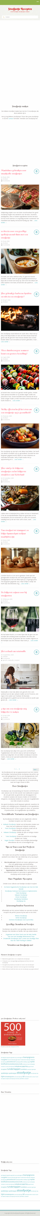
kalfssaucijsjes (26, 1061)
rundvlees (24, 1069)
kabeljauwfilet (19, 1061)
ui (23, 1076)
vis (1, 1078)
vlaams (4, 1078)
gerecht (5, 660)
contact (10, 118)
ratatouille (11, 660)
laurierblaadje (31, 1064)
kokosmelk (18, 1064)
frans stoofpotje (11, 1059)
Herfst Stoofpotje (21, 918)
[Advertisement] (20, 42)
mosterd (3, 1066)
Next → (35, 769)
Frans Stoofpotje (10, 828)
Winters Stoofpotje (21, 916)
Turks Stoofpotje (11, 836)
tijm (2, 1076)
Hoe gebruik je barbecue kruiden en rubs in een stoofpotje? (18, 964)
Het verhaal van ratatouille (13, 651)
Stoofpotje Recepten (20, 9)
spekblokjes (5, 1073)
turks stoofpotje (18, 1076)
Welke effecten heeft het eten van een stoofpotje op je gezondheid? (20, 969)
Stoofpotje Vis (21, 901)
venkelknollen (28, 1076)
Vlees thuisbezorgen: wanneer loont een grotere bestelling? (18, 967)
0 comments (6, 181)
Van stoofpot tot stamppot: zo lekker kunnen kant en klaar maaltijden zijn (15, 533)
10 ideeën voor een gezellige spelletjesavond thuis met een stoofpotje (14, 234)
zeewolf (26, 1078)
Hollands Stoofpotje (9, 824)
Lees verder (5, 342)
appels (8, 1057)
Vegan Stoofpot (9, 840)
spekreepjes (13, 1073)
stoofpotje (24, 1073)
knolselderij (11, 1064)
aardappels (4, 1057)
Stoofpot (5, 179)
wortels (17, 1078)
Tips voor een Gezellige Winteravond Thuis (21, 936)
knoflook (4, 1064)
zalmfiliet (21, 1078)
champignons (28, 1057)
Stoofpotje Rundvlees (21, 899)
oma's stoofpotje (10, 1066)
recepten (17, 660)
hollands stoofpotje (25, 1059)
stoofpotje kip (34, 1073)
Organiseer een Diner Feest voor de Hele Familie (21, 934)
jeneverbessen (11, 1062)
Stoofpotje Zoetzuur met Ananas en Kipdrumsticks (21, 891)
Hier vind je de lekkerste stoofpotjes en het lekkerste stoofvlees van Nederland (13, 471)
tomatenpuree (9, 1076)
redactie (5, 656)
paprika (25, 1066)
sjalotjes (34, 1069)
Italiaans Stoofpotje (10, 832)
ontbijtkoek (18, 1066)
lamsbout (24, 1064)
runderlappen (14, 1069)
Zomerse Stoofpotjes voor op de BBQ (21, 920)
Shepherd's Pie (15, 1046)
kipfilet (32, 1062)
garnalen (18, 1059)
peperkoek (31, 1066)
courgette (4, 1059)
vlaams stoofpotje (10, 1078)
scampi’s (29, 1069)
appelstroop (13, 1057)
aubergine (19, 1057)
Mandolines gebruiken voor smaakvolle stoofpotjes (16, 959)
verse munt (35, 1076)
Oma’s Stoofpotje (21, 897)
